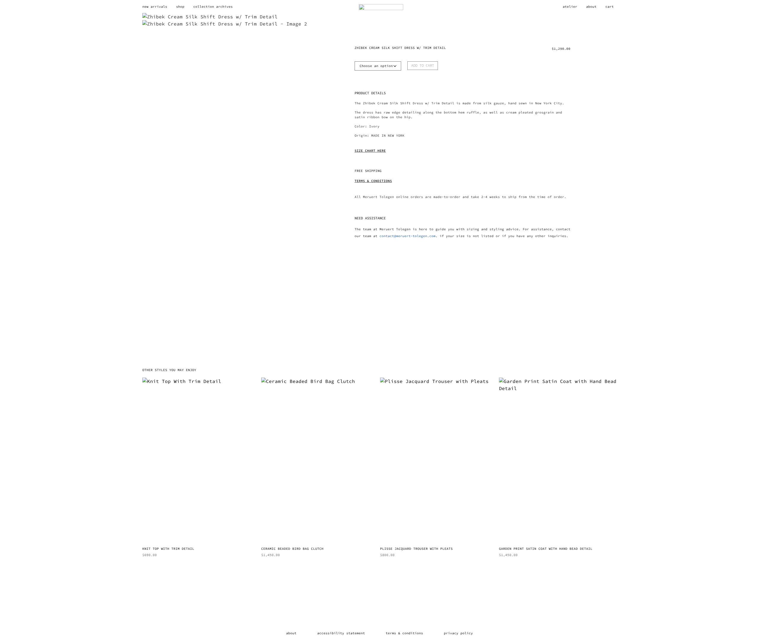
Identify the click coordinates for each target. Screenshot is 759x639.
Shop (180, 6)
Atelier (570, 6)
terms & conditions (404, 633)
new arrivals (154, 6)
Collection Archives (213, 6)
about (291, 633)
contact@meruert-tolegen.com (408, 236)
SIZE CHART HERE (370, 150)
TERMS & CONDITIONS (373, 181)
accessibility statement (341, 633)
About (591, 6)
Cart (609, 6)
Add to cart (422, 65)
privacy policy (458, 633)
